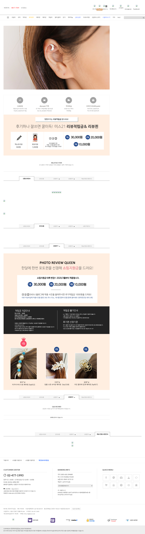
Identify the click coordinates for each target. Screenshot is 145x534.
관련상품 (41, 179)
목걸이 (50, 17)
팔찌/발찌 (58, 17)
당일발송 (23, 8)
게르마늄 (70, 17)
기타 (114, 17)
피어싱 (25, 17)
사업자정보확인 (76, 509)
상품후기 (55, 179)
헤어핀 (38, 17)
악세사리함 (86, 17)
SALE (118, 17)
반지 (64, 17)
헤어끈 (44, 17)
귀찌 (19, 17)
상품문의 (70, 179)
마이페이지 (113, 9)
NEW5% (6, 8)
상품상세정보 (26, 178)
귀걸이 (13, 17)
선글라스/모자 (96, 17)
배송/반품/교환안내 (86, 179)
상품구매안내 (86, 226)
